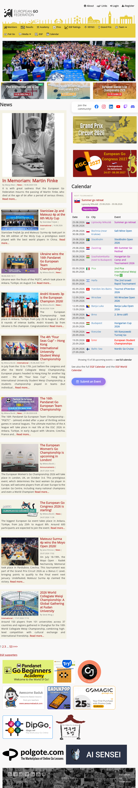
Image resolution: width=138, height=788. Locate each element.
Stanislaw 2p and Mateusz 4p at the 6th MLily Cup (52, 214)
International (45, 225)
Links (104, 5)
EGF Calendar (97, 366)
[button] (13, 61)
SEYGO (91, 27)
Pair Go (11, 34)
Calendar (54, 34)
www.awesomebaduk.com (30, 703)
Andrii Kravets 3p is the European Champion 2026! (52, 297)
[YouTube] (118, 107)
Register (129, 5)
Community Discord (27, 781)
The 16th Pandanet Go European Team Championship (51, 403)
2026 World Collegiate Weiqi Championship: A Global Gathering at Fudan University (52, 601)
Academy (44, 27)
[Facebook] (96, 107)
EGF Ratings (74, 27)
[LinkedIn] (111, 107)
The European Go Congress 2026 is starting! (52, 506)
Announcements (47, 467)
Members (12, 27)
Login (116, 5)
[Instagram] (104, 107)
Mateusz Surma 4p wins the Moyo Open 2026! (52, 542)
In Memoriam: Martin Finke (30, 180)
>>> (15, 646)
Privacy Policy (68, 778)
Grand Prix (106, 27)
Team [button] (121, 27)
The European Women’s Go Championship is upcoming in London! (52, 452)
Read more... (9, 198)
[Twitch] (125, 107)
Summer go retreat (93, 200)
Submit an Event (90, 381)
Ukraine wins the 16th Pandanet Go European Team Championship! (52, 261)
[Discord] (133, 107)
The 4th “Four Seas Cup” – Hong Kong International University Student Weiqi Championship (52, 348)
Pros (58, 27)
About (90, 5)
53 (10, 646)
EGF (41, 34)
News (19, 185)
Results (29, 27)
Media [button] (25, 34)
